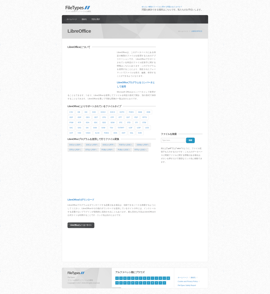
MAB (140, 112)
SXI (87, 128)
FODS (131, 112)
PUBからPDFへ (107, 150)
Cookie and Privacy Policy (188, 281)
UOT (71, 133)
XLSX (97, 133)
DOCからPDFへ (92, 145)
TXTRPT (121, 128)
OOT (123, 133)
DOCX (112, 112)
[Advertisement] (91, 70)
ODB (148, 112)
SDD (104, 123)
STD (128, 123)
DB (79, 112)
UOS (147, 128)
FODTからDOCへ (125, 145)
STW (144, 123)
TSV (111, 128)
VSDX (88, 133)
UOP (139, 128)
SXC (71, 128)
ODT (96, 117)
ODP (79, 117)
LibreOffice (196, 31)
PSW (71, 123)
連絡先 (84, 19)
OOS (115, 133)
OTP (112, 117)
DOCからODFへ (75, 145)
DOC (94, 112)
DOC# (103, 112)
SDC (96, 123)
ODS (88, 117)
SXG (79, 128)
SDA (87, 123)
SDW (112, 123)
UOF (130, 128)
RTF (79, 123)
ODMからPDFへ (143, 145)
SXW (103, 128)
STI (136, 123)
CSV (71, 112)
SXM (95, 128)
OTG (104, 117)
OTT (120, 117)
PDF (136, 117)
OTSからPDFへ (91, 150)
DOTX (122, 112)
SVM (140, 133)
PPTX (144, 117)
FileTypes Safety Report (187, 285)
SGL (131, 133)
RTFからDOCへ (141, 150)
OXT (128, 117)
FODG (106, 133)
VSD (79, 133)
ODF (71, 117)
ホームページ (72, 19)
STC (120, 123)
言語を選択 (95, 19)
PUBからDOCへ (124, 150)
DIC (86, 112)
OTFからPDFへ (75, 150)
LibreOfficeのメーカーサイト (81, 225)
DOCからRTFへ (109, 145)
